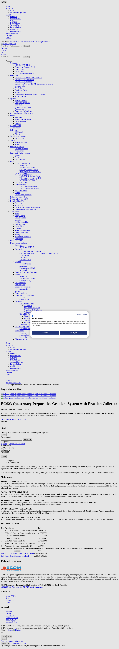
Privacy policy (82, 314)
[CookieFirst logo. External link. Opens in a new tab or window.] (33, 316)
